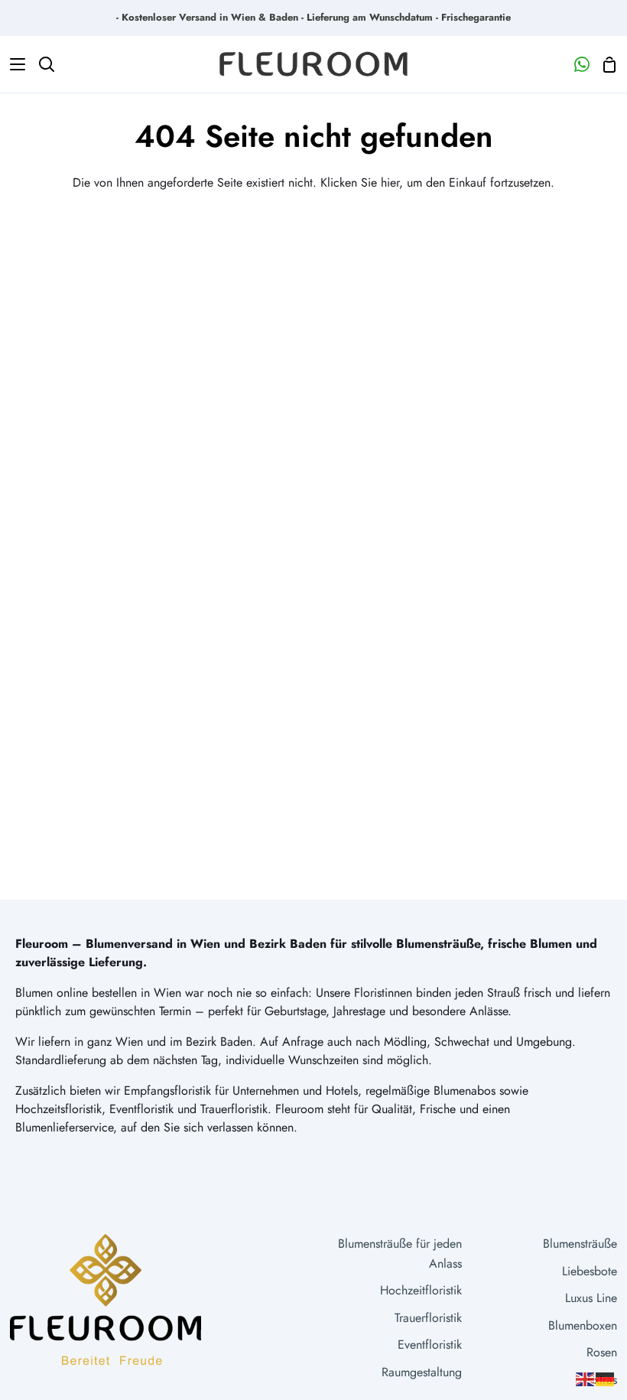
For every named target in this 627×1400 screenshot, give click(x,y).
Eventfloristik (430, 1344)
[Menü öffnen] (13, 64)
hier (390, 182)
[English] (586, 1378)
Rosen (601, 1352)
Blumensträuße (580, 1243)
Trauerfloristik (428, 1318)
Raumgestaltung (422, 1372)
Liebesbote (589, 1271)
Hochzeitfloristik (421, 1290)
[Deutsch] (606, 1378)
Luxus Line (591, 1298)
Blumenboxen (582, 1325)
